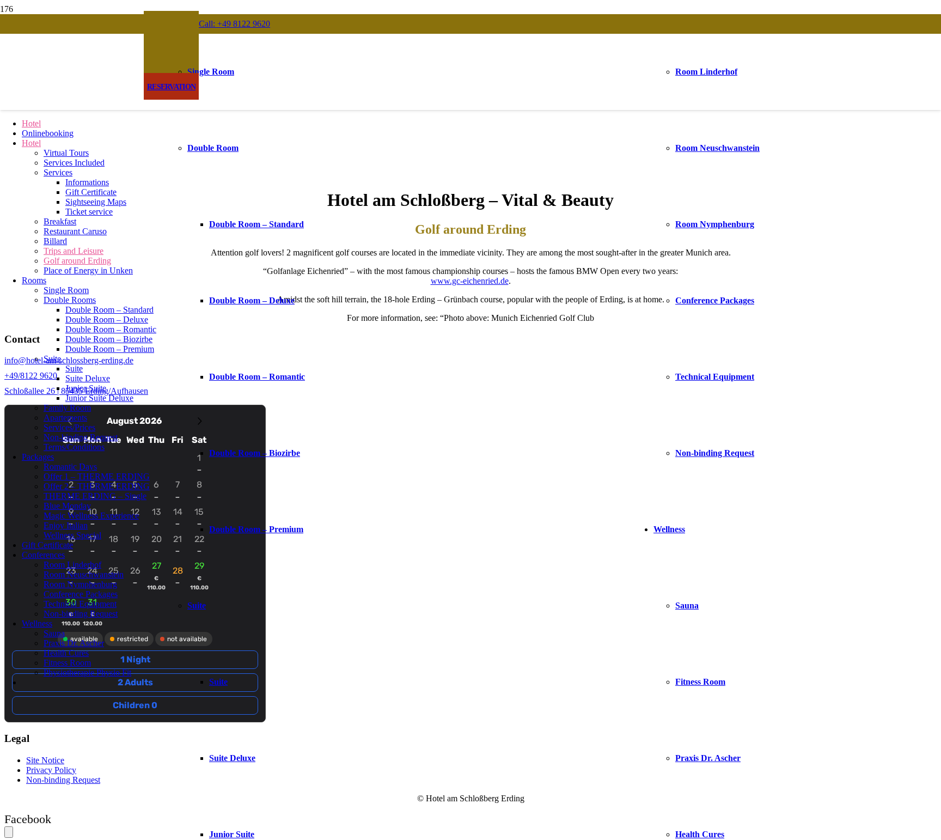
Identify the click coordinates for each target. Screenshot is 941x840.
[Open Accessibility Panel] (8, 832)
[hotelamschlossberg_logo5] (468, 180)
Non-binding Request (63, 779)
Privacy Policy (51, 770)
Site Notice (45, 760)
